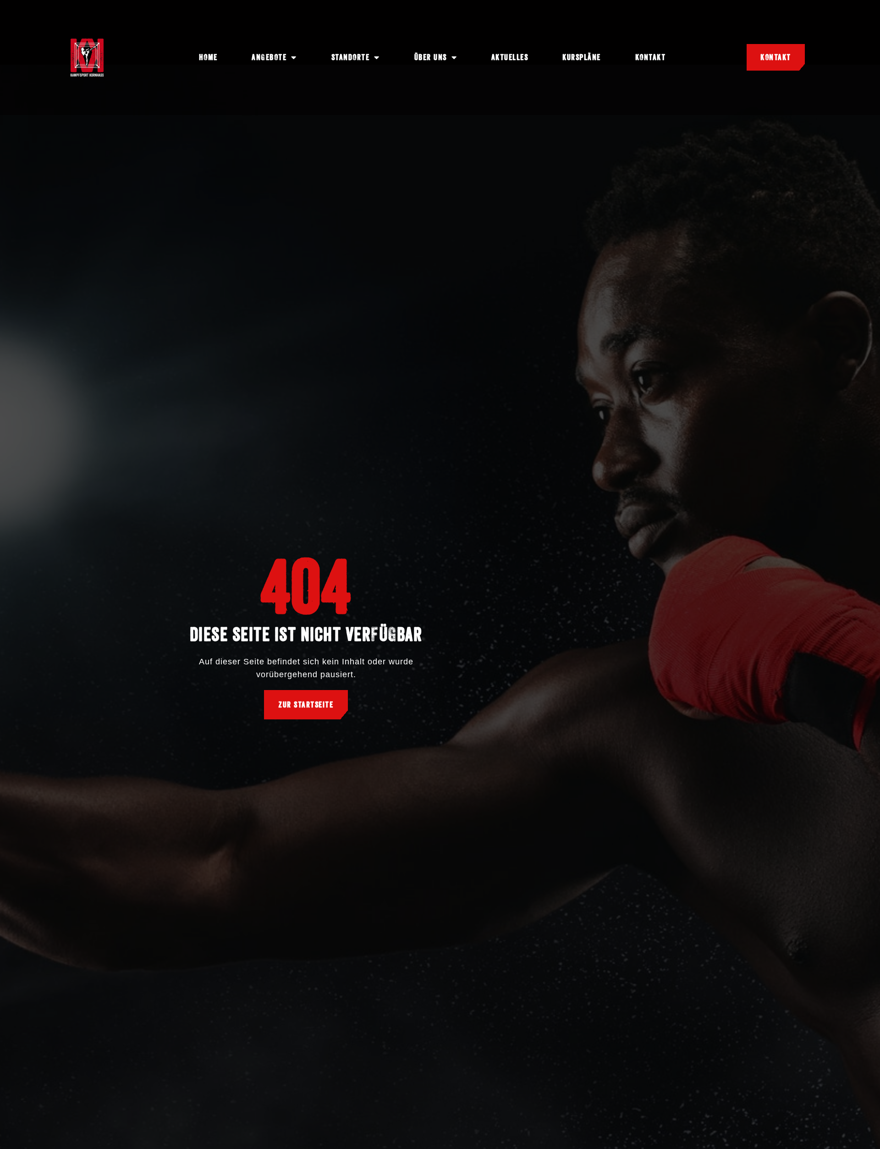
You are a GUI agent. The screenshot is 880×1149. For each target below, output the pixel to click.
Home (208, 57)
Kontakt (650, 57)
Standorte (350, 57)
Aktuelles (509, 57)
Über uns (430, 57)
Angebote (269, 57)
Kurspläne (581, 57)
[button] (20, 1129)
